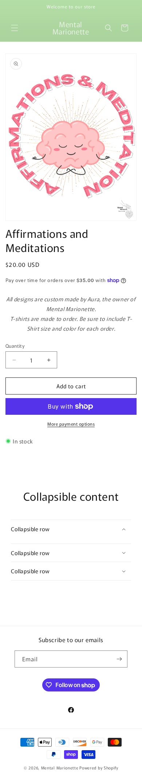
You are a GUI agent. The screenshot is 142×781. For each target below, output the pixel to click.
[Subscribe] (119, 659)
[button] (15, 28)
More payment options (71, 424)
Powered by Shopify (98, 767)
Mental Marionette (60, 767)
